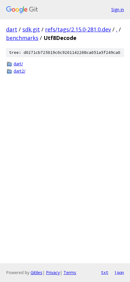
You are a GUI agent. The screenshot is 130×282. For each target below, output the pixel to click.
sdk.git (31, 29)
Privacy (53, 272)
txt (104, 272)
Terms (69, 272)
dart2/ (19, 71)
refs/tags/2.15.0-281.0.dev (78, 29)
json (119, 272)
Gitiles (36, 272)
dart (11, 29)
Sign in (117, 9)
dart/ (18, 64)
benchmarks (22, 37)
